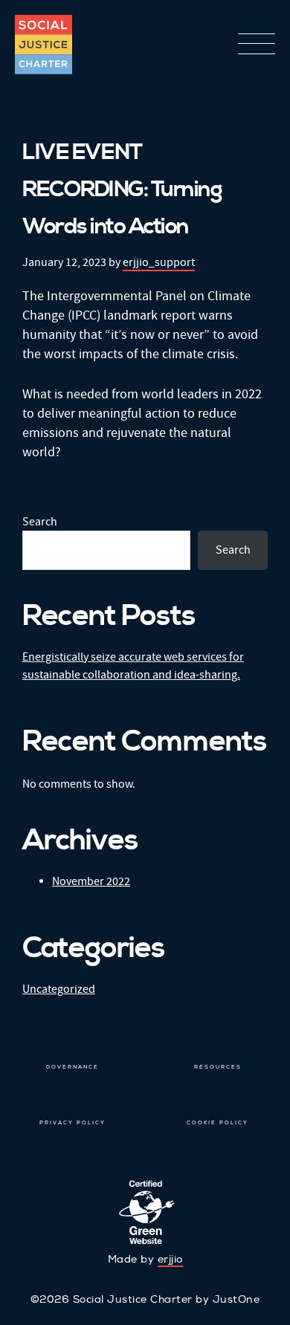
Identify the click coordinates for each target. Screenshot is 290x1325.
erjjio (170, 1259)
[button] (256, 45)
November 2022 (91, 881)
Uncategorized (58, 989)
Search (39, 521)
